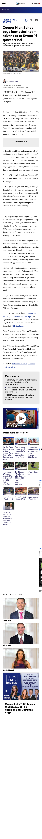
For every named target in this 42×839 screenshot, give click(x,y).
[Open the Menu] (4, 3)
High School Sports (10, 21)
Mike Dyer (14, 81)
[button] (8, 448)
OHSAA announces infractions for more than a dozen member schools (19, 397)
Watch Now (35, 3)
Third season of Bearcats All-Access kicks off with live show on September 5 (20, 389)
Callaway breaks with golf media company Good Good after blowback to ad (21, 382)
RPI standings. (18, 325)
